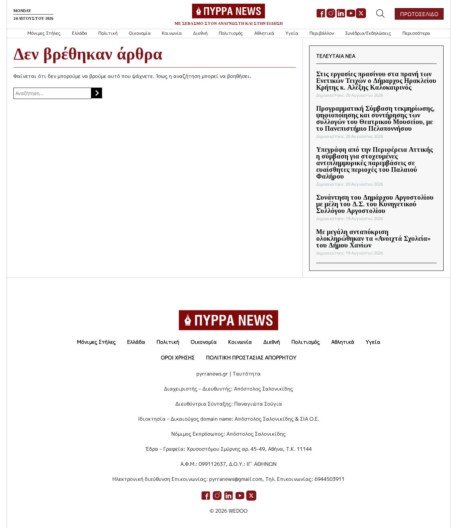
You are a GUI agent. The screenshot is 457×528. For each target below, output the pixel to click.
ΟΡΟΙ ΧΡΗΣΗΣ (178, 357)
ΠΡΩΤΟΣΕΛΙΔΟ (419, 13)
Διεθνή (200, 33)
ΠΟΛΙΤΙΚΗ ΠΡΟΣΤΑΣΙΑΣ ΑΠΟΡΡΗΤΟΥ (251, 357)
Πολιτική (107, 33)
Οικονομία (140, 33)
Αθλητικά (264, 33)
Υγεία (291, 33)
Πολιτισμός (231, 33)
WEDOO (238, 510)
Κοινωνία (172, 33)
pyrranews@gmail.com (235, 479)
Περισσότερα (416, 33)
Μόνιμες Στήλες (44, 33)
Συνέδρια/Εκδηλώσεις (368, 33)
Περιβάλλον (321, 33)
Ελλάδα (79, 33)
